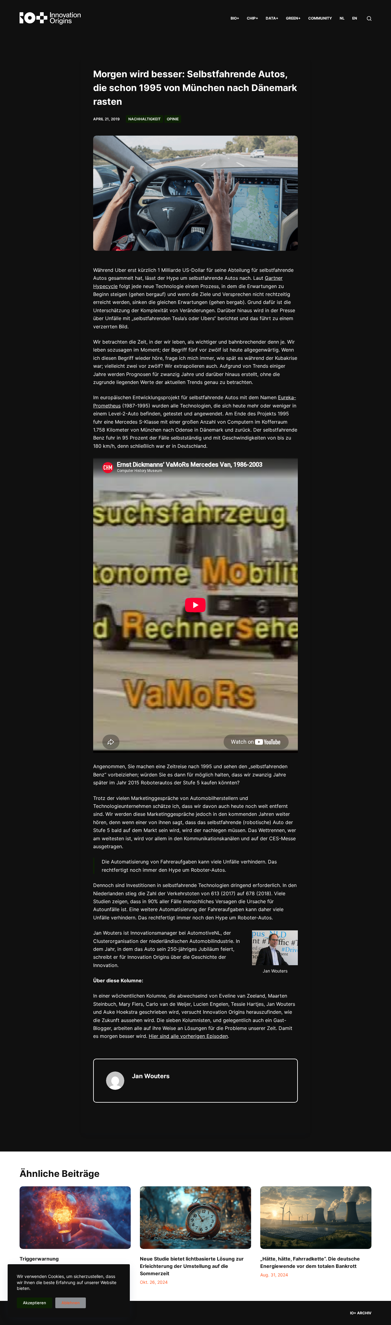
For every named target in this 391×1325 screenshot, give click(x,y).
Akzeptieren (34, 1302)
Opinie (173, 119)
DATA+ (272, 18)
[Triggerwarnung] (75, 1217)
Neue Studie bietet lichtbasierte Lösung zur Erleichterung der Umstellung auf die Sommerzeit (192, 1266)
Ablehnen (70, 1302)
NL (342, 18)
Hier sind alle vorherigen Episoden (188, 1036)
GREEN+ (293, 18)
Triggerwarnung (39, 1259)
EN (354, 18)
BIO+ (235, 18)
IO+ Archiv (360, 1313)
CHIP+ (252, 18)
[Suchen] (369, 18)
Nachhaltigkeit (144, 119)
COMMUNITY (320, 18)
